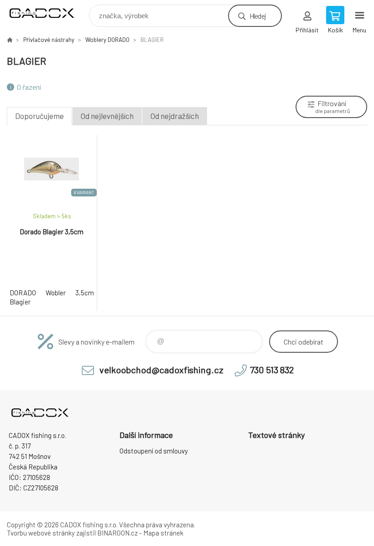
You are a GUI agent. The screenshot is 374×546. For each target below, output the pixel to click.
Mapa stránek (163, 533)
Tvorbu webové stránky (41, 533)
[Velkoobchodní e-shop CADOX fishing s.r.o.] (9, 39)
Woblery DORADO (107, 39)
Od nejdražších (175, 115)
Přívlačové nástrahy (48, 39)
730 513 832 (272, 369)
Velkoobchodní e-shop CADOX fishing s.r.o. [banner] (47, 13)
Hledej (257, 15)
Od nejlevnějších (107, 115)
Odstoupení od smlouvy (153, 451)
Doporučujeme (39, 115)
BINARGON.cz (117, 533)
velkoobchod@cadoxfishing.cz (161, 369)
